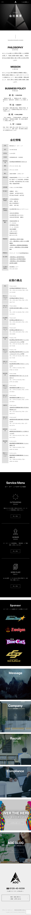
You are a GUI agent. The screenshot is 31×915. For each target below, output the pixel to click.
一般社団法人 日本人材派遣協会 (18, 261)
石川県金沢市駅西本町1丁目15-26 (18, 161)
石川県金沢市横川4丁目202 (17, 298)
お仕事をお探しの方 (15, 823)
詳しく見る (15, 516)
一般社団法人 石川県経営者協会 (18, 259)
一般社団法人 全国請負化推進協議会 (19, 245)
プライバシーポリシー (7, 910)
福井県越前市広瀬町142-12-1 (17, 387)
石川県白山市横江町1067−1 (17, 320)
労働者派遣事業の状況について (21, 910)
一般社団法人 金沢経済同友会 (17, 256)
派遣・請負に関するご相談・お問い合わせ (15, 898)
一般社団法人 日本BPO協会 (17, 239)
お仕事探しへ (26, 2)
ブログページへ (15, 850)
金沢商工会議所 (13, 263)
